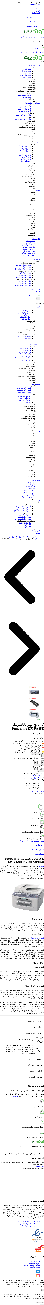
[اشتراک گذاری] (41, 1302)
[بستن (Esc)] (43, 1302)
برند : (42, 775)
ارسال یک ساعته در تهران (35, 839)
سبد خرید (33, 296)
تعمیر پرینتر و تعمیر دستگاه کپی (29, 1225)
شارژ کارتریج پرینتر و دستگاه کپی (28, 1221)
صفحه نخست (35, 9)
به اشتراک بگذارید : (37, 793)
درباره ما (37, 11)
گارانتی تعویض (39, 812)
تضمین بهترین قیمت (37, 825)
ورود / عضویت (32, 17)
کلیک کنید (14, 1096)
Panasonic (36, 775)
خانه (38, 536)
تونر (11, 868)
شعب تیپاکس (35, 1267)
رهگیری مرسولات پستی (31, 1265)
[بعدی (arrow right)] (41, 1304)
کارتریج (21, 536)
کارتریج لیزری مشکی (31, 778)
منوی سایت (40, 61)
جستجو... (41, 41)
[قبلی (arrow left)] (43, 1304)
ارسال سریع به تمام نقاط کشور (33, 832)
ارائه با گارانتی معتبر (37, 818)
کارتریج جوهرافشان (37, 938)
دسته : (41, 778)
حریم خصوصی (34, 1263)
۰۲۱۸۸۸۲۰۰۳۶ (34, 5)
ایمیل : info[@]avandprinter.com (33, 1168)
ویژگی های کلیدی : (37, 780)
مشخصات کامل (36, 791)
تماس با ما (36, 13)
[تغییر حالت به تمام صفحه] (39, 1302)
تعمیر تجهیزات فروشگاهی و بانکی (28, 1223)
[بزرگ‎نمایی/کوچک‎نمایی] (37, 1302)
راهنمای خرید (35, 1261)
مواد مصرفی (30, 536)
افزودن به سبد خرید (37, 754)
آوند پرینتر (34, 1282)
